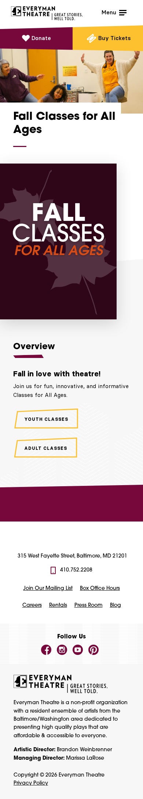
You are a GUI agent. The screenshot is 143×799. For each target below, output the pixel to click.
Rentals (58, 605)
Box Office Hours (100, 588)
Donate (41, 38)
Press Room (88, 605)
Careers (32, 605)
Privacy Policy (31, 783)
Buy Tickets (114, 38)
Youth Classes (46, 419)
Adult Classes (45, 448)
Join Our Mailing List (48, 588)
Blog (115, 605)
